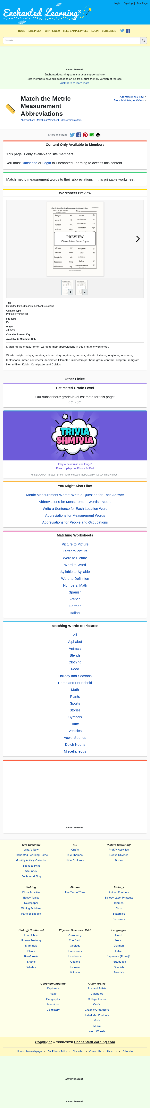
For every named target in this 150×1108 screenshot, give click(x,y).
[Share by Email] (91, 134)
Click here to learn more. (75, 82)
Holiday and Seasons (75, 676)
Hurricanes (75, 951)
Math (75, 690)
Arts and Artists (97, 988)
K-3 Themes (75, 854)
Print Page (142, 3)
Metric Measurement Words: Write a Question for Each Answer (75, 495)
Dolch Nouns (75, 745)
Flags (53, 993)
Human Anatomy (31, 940)
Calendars (97, 993)
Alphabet (75, 642)
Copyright (43, 1042)
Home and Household (75, 683)
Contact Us (95, 1051)
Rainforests (31, 956)
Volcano (75, 972)
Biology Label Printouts (119, 897)
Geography (53, 999)
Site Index (35, 31)
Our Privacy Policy (57, 1051)
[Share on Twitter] (72, 134)
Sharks (31, 961)
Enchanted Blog (31, 876)
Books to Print (31, 865)
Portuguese (119, 961)
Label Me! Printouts (97, 1015)
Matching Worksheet (48, 120)
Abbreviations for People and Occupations (75, 522)
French (75, 599)
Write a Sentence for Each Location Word (75, 509)
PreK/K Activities (119, 849)
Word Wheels (97, 1031)
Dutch (118, 935)
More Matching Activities (129, 100)
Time (75, 724)
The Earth (75, 940)
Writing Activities (31, 908)
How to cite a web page (29, 1051)
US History (53, 1009)
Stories (75, 710)
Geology (75, 945)
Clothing (75, 662)
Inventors (53, 1004)
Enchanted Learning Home (31, 854)
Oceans (75, 961)
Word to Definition (75, 579)
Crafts (75, 849)
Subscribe (109, 31)
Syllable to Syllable (75, 572)
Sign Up (128, 3)
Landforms (75, 956)
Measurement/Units (71, 120)
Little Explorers (75, 860)
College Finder (97, 999)
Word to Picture (75, 558)
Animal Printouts (119, 892)
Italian (75, 613)
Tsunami (75, 967)
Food (75, 669)
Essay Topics (31, 897)
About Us (112, 1051)
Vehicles (75, 731)
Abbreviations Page (132, 96)
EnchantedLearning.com (94, 1042)
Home (21, 31)
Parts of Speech (31, 913)
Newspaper (31, 902)
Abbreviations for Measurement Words (75, 515)
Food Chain (31, 935)
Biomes (118, 902)
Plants (75, 697)
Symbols (75, 717)
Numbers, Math (75, 585)
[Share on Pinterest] (85, 134)
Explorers (53, 988)
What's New (52, 31)
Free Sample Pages (75, 31)
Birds (119, 908)
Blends (75, 655)
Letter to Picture (75, 551)
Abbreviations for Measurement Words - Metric (75, 502)
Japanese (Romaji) (118, 956)
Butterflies (119, 913)
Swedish (119, 972)
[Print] (98, 134)
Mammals (31, 945)
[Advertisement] (75, 59)
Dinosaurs (118, 919)
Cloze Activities (31, 892)
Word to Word (75, 565)
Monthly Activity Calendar (31, 860)
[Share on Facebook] (78, 134)
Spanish (75, 592)
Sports (75, 703)
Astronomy (75, 935)
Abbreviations (28, 120)
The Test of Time (75, 892)
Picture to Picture (75, 544)
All (75, 635)
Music (97, 1025)
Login (117, 3)
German (75, 606)
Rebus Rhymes (118, 854)
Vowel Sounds (75, 738)
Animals (75, 648)
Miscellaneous (75, 751)
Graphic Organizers (97, 1009)
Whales (31, 967)
